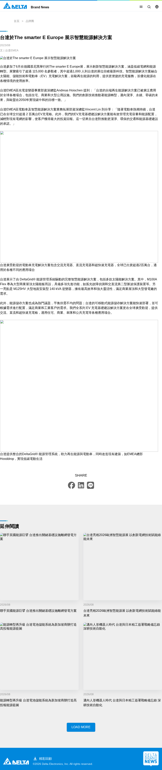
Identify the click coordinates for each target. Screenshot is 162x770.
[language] (157, 7)
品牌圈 (30, 21)
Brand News (40, 7)
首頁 (16, 21)
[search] (149, 7)
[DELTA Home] (15, 5)
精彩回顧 (45, 758)
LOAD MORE (81, 727)
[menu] (141, 7)
